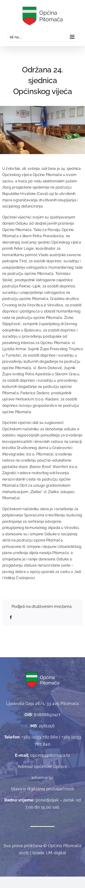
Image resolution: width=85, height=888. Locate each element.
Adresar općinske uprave (42, 766)
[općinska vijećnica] (42, 107)
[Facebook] (11, 617)
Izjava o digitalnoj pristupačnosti (42, 788)
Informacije (42, 777)
